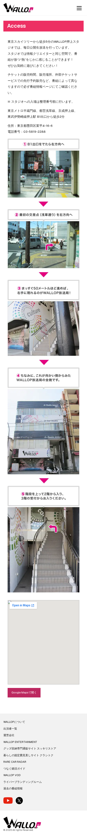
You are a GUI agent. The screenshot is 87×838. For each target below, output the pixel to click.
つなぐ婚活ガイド (14, 768)
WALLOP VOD (12, 775)
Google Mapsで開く (24, 692)
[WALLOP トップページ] (18, 7)
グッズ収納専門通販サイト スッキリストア (29, 748)
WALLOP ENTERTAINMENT (20, 742)
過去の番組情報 (13, 788)
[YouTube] (8, 800)
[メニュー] (79, 7)
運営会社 (8, 735)
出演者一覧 (10, 728)
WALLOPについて (14, 722)
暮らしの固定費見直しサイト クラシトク (28, 755)
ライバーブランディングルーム (22, 782)
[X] (19, 800)
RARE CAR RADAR (14, 762)
